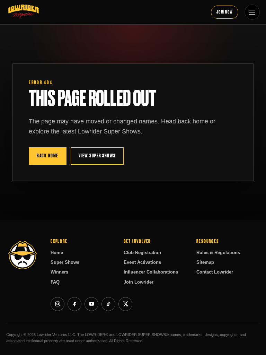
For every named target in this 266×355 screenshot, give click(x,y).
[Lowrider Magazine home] (105, 12)
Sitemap (205, 262)
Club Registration (142, 252)
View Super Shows (97, 155)
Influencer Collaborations (151, 272)
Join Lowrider (138, 282)
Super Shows (65, 262)
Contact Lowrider (214, 272)
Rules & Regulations (218, 252)
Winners (59, 272)
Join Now (224, 12)
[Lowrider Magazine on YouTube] (91, 304)
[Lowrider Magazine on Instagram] (57, 304)
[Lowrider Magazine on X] (125, 304)
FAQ (55, 282)
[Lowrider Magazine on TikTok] (108, 304)
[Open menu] (252, 12)
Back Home (48, 155)
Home (57, 252)
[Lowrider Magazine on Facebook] (74, 304)
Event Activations (142, 262)
